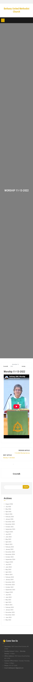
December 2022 (10, 612)
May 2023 (8, 600)
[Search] (30, 20)
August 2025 (9, 532)
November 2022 (10, 615)
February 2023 (10, 607)
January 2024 (9, 579)
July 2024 (8, 564)
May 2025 (8, 539)
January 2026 (9, 519)
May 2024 (8, 569)
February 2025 (10, 547)
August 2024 (9, 562)
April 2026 (8, 511)
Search (26, 487)
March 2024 (9, 574)
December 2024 (10, 552)
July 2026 (8, 506)
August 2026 (9, 504)
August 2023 (9, 592)
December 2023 (10, 582)
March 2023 (9, 605)
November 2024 (10, 554)
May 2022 (8, 620)
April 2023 (8, 602)
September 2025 (10, 529)
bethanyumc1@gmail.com (15, 668)
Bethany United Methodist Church (16, 10)
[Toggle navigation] (3, 20)
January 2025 (9, 549)
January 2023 (9, 610)
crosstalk (5, 366)
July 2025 (8, 534)
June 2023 (9, 597)
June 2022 (9, 617)
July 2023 (8, 594)
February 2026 (10, 516)
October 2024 (9, 557)
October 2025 (9, 527)
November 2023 (10, 584)
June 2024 (9, 567)
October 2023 (9, 587)
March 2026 (9, 514)
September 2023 (10, 589)
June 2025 (9, 537)
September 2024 (10, 559)
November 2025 (10, 524)
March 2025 (9, 544)
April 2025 (8, 542)
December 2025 (10, 522)
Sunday (23, 366)
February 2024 (10, 577)
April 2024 (8, 572)
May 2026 (8, 509)
